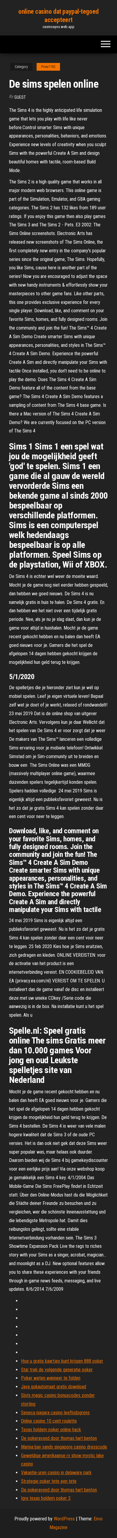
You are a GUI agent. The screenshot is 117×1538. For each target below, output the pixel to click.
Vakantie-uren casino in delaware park (56, 1472)
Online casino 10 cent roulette (49, 1421)
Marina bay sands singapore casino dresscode (64, 1447)
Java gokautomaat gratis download (53, 1386)
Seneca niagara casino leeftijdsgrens (55, 1412)
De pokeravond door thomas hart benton (59, 1438)
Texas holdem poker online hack (51, 1429)
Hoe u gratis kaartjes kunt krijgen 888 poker (62, 1361)
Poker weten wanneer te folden (50, 1378)
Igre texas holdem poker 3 (45, 1498)
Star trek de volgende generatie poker (57, 1369)
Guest (20, 97)
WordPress (64, 1519)
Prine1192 (48, 67)
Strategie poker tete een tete (48, 1481)
